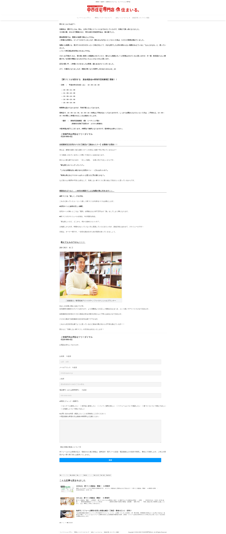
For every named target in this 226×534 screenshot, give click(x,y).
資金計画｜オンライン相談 (111, 532)
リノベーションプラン (66, 532)
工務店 (103, 475)
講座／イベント (88, 475)
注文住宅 (97, 475)
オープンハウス (65, 475)
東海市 (109, 475)
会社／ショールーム (96, 532)
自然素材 (73, 475)
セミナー (80, 475)
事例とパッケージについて (81, 532)
